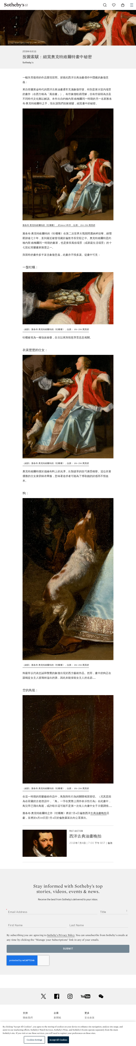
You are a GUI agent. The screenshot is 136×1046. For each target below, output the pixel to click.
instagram (70, 996)
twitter (43, 996)
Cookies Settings (34, 1039)
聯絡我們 (28, 1017)
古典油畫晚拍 (98, 813)
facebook (56, 996)
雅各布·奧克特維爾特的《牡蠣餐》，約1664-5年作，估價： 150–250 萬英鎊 (59, 225)
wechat (101, 996)
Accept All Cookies (58, 1039)
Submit (68, 948)
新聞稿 (57, 1017)
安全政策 (90, 1017)
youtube (85, 996)
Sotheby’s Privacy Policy (61, 935)
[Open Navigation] (131, 4)
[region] (68, 1034)
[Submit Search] (104, 5)
